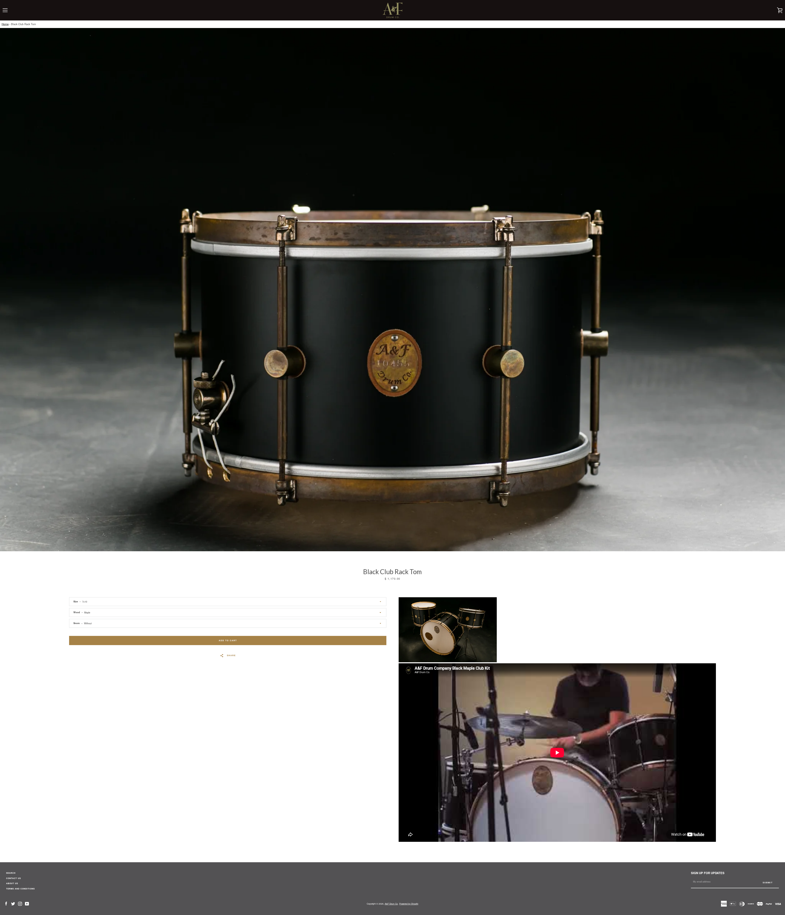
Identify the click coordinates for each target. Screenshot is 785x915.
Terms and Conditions (20, 888)
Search (11, 872)
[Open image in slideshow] (392, 289)
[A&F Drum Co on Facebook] (6, 903)
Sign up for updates (707, 873)
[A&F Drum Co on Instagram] (20, 903)
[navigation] (5, 10)
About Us (12, 883)
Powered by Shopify (408, 903)
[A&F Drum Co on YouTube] (27, 903)
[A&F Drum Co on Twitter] (13, 903)
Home (5, 24)
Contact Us (13, 878)
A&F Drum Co (391, 903)
